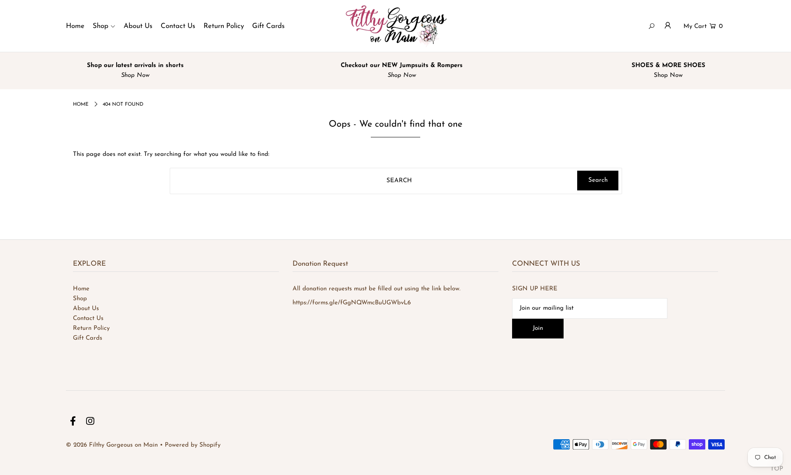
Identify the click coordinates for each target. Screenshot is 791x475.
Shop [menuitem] (100, 26)
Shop (80, 299)
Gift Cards (87, 338)
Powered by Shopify (192, 445)
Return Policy (91, 328)
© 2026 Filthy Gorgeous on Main (112, 445)
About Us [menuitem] (138, 26)
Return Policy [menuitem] (224, 26)
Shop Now (666, 75)
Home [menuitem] (75, 26)
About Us (86, 309)
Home (81, 289)
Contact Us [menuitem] (178, 26)
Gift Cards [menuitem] (268, 26)
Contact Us (88, 318)
